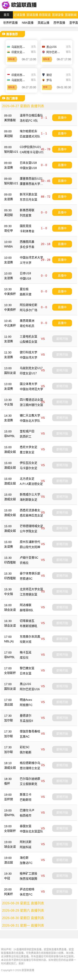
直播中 (62, 117)
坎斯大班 (25, 641)
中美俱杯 (10, 294)
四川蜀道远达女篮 (31, 399)
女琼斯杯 (10, 673)
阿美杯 (8, 894)
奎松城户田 (27, 431)
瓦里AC (25, 736)
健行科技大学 (28, 352)
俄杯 (7, 783)
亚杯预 (8, 799)
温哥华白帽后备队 (31, 115)
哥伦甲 (8, 230)
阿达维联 (25, 605)
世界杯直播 (10, 22)
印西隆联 (10, 562)
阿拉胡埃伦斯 (28, 305)
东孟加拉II (26, 720)
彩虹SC (25, 747)
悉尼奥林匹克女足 (31, 515)
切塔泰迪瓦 (27, 620)
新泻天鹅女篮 (28, 194)
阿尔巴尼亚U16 (30, 689)
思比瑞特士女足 (30, 768)
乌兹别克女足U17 (31, 368)
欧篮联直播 (45, 15)
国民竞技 (25, 226)
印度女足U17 (28, 373)
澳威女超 (10, 451)
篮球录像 (58, 14)
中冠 (7, 878)
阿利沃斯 (25, 842)
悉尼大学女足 (28, 447)
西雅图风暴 (27, 241)
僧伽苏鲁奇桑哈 (30, 731)
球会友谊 (10, 609)
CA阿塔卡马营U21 (32, 152)
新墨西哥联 (27, 210)
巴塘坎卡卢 (27, 810)
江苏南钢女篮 (28, 594)
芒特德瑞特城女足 (31, 526)
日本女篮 (25, 673)
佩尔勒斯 (25, 752)
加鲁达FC (26, 862)
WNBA (8, 246)
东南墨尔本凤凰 (30, 636)
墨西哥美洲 (27, 320)
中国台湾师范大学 (31, 389)
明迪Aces (26, 699)
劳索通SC (26, 578)
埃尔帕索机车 (28, 131)
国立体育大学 (28, 383)
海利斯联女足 (28, 499)
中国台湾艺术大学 (31, 257)
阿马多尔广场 (28, 310)
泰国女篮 (25, 826)
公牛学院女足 (28, 531)
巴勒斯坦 (25, 799)
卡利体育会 (27, 231)
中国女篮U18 (28, 168)
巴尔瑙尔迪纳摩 (30, 778)
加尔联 (8, 720)
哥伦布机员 (27, 326)
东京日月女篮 (28, 199)
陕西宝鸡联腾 (28, 878)
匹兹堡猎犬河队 (30, 136)
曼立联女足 (27, 452)
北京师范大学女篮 (31, 589)
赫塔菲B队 (26, 610)
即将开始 (62, 338)
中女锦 (8, 404)
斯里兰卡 (25, 794)
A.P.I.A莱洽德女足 (31, 483)
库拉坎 (24, 657)
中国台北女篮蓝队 (31, 831)
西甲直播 (59, 22)
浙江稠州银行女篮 (31, 404)
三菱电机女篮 (28, 336)
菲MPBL (9, 436)
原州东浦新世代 (30, 541)
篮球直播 (32, 14)
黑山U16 (25, 684)
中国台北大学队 (30, 420)
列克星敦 (25, 215)
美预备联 (10, 120)
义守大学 (25, 262)
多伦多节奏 (27, 247)
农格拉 (24, 562)
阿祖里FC (26, 705)
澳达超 (8, 704)
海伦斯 (24, 857)
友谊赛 (8, 167)
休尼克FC (26, 894)
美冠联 (8, 136)
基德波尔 (25, 715)
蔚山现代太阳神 (30, 547)
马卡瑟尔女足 (28, 468)
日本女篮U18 (28, 162)
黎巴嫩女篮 (27, 668)
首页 (6, 14)
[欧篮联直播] (20, 9)
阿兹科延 (25, 847)
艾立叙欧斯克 (28, 784)
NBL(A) (9, 641)
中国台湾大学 (28, 357)
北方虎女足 (27, 478)
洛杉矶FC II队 (29, 120)
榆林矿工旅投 (28, 873)
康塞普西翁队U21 (31, 178)
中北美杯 (10, 325)
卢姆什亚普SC (29, 557)
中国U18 (25, 278)
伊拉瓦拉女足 (28, 462)
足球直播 (19, 14)
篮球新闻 (71, 14)
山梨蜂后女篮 (28, 341)
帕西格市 (25, 815)
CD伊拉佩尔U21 (30, 147)
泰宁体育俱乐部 (30, 573)
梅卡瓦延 (25, 652)
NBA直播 (27, 22)
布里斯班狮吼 (28, 626)
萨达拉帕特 (27, 889)
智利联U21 (11, 151)
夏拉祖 (24, 289)
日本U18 (25, 273)
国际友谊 (10, 372)
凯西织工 (25, 436)
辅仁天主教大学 (30, 415)
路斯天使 (25, 294)
